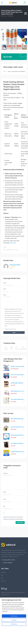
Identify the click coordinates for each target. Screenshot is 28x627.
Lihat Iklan (3, 580)
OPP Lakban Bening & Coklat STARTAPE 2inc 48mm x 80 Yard (18, 418)
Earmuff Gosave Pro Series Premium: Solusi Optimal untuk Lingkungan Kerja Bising (18, 427)
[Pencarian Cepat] (25, 13)
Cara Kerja (3, 572)
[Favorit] (24, 368)
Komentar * (5, 473)
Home (2, 15)
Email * (4, 282)
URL (4, 506)
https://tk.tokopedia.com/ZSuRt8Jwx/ (17, 71)
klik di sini (13, 243)
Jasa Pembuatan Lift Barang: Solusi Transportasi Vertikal (13, 597)
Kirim (14, 332)
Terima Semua (14, 616)
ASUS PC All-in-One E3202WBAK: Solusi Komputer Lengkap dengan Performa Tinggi (18, 366)
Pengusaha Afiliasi (15, 265)
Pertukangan (10, 15)
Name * (4, 288)
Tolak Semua (14, 624)
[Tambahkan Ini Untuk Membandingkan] (22, 368)
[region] (14, 612)
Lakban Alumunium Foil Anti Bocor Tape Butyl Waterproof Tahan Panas (18, 451)
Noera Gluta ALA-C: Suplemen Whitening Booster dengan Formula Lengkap (18, 391)
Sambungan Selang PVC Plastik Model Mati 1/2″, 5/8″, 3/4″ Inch (18, 383)
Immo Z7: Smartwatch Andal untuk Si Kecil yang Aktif (18, 374)
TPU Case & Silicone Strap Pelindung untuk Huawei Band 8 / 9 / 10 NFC (18, 399)
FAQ (2, 575)
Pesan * (4, 294)
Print (11, 349)
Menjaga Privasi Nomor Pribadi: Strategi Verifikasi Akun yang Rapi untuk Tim (13, 593)
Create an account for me (10, 329)
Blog (2, 578)
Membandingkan (23, 349)
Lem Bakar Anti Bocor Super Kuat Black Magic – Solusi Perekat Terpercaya (18, 443)
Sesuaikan (14, 620)
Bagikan (6, 349)
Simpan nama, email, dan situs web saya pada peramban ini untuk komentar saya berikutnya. (13, 518)
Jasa (5, 15)
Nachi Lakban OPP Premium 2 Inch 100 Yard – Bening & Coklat (18, 435)
